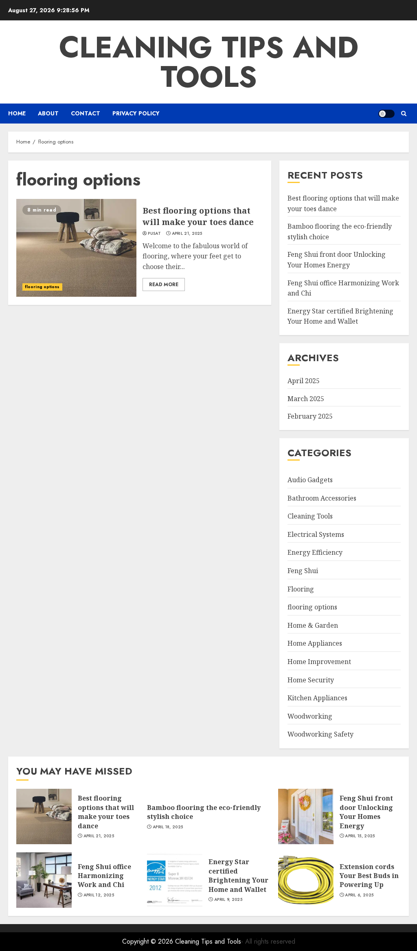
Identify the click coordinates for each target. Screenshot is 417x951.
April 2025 (304, 380)
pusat (154, 233)
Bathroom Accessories (322, 498)
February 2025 (310, 416)
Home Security (311, 679)
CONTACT (85, 113)
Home (17, 113)
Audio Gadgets (310, 479)
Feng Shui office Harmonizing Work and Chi (104, 875)
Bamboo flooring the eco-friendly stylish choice (204, 812)
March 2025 (306, 398)
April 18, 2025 (168, 827)
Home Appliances (315, 643)
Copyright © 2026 (148, 941)
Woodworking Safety (320, 734)
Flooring (301, 589)
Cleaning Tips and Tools (208, 62)
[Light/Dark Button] (386, 114)
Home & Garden (313, 625)
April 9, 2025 (228, 899)
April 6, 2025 (359, 895)
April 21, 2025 (187, 233)
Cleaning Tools (310, 516)
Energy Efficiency (315, 552)
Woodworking (310, 716)
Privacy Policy (136, 113)
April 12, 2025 (98, 895)
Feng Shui (303, 570)
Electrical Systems (316, 534)
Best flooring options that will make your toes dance (198, 216)
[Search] (404, 113)
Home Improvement (319, 661)
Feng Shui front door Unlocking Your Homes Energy (366, 812)
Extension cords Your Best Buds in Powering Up (369, 875)
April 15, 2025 (360, 836)
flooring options (42, 287)
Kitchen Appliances (317, 697)
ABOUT (48, 113)
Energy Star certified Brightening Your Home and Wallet (340, 316)
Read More (163, 284)
